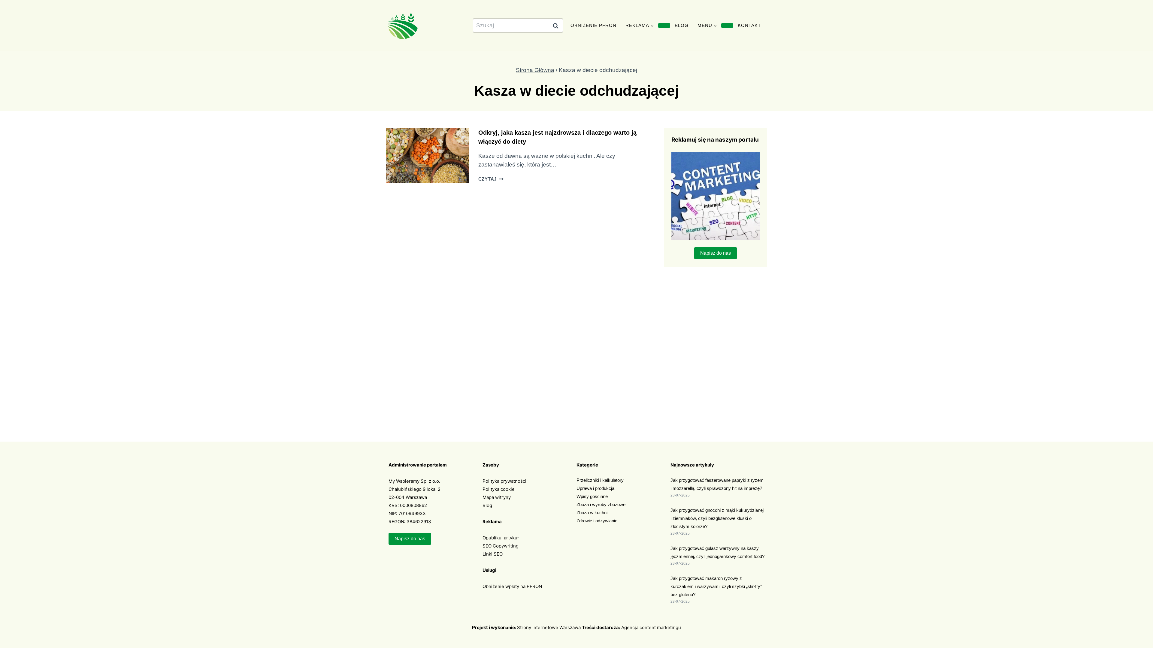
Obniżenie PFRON (593, 25)
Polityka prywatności (504, 481)
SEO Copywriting (501, 546)
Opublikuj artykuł (501, 538)
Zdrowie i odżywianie (596, 520)
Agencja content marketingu (651, 627)
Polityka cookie (499, 489)
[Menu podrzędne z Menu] (727, 25)
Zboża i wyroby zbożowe (600, 504)
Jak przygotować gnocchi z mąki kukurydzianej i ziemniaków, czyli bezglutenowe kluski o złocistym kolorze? (717, 518)
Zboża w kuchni (591, 512)
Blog (681, 25)
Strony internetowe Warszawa (549, 627)
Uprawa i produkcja (595, 488)
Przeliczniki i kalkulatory (600, 480)
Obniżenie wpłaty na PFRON (512, 586)
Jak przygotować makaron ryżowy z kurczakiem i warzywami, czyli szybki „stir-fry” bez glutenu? (716, 586)
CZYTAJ (491, 179)
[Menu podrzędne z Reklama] (664, 25)
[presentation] (427, 155)
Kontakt (749, 25)
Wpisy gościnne (592, 496)
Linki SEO (493, 554)
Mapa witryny (497, 497)
